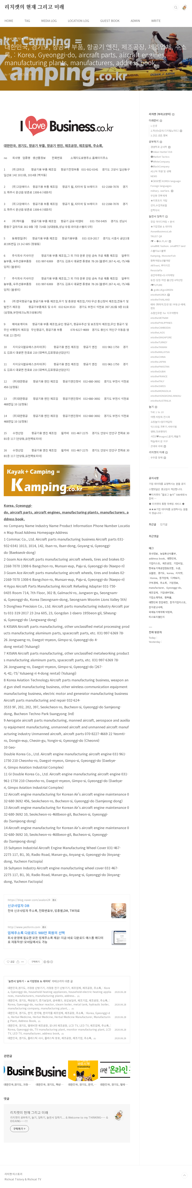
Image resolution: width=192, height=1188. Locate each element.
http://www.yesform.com (24, 927)
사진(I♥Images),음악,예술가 (166, 436)
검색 (176, 7)
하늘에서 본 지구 (159, 441)
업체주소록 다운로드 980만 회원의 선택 (36, 932)
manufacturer (156, 587)
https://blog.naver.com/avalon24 (29, 900)
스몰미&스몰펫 (158, 251)
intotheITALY (157, 381)
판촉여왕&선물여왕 (160, 260)
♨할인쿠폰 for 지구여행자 (164, 313)
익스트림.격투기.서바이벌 (164, 426)
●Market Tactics (160, 156)
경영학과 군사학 (159, 147)
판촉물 (168, 597)
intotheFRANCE (159, 376)
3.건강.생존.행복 (159, 135)
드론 (178, 568)
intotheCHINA (158, 357)
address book (157, 558)
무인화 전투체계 (159, 195)
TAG (27, 20)
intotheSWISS (158, 386)
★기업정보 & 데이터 (38, 981)
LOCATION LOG (78, 20)
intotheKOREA (159, 294)
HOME (8, 20)
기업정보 (173, 583)
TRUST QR (156, 236)
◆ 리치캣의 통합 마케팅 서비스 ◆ (166, 504)
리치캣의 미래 (157, 452)
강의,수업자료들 (159, 205)
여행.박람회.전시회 (160, 417)
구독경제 (153, 583)
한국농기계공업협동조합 (161, 568)
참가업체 (163, 578)
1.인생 (154, 126)
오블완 (152, 573)
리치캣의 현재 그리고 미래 (34, 7)
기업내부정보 (167, 592)
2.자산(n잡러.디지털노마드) (165, 130)
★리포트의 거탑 (159, 200)
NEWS (154, 176)
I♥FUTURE (156, 285)
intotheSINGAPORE (161, 337)
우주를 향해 (157, 457)
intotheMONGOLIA (161, 391)
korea (170, 573)
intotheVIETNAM (159, 318)
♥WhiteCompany (160, 161)
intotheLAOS (158, 332)
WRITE (155, 20)
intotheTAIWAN (159, 347)
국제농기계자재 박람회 (160, 612)
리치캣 (179, 573)
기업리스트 (154, 563)
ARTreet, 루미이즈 (160, 265)
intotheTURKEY (159, 342)
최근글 (152, 524)
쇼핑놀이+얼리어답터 (161, 422)
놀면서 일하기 (16, 981)
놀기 (151, 407)
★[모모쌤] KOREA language (166, 181)
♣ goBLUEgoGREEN (162, 290)
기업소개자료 (155, 597)
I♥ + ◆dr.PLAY (159, 241)
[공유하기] (18, 962)
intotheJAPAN (158, 361)
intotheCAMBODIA (161, 327)
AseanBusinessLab (161, 231)
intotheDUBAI (158, 371)
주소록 (163, 583)
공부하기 (154, 141)
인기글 (163, 524)
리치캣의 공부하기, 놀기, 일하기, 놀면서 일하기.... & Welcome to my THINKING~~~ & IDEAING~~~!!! (59, 1119)
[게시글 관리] (22, 962)
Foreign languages (161, 186)
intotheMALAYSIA (160, 352)
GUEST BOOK (109, 20)
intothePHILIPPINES (161, 322)
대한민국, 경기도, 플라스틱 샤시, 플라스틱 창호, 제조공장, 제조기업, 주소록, (50, 1038)
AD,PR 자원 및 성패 (161, 171)
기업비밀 (178, 563)
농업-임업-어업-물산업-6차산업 (167, 280)
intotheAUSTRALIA (161, 400)
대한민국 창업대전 (158, 602)
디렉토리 (175, 578)
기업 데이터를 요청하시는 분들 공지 (167, 483)
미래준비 (154, 120)
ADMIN (135, 20)
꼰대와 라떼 (157, 446)
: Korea (153, 578)
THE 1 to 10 (157, 412)
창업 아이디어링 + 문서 (162, 221)
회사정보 (153, 553)
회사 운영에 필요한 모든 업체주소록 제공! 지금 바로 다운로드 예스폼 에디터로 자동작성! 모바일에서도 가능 (55, 939)
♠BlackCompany (160, 166)
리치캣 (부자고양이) (160, 114)
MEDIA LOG (49, 20)
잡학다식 (155, 210)
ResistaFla (156, 270)
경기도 (161, 573)
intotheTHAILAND (160, 299)
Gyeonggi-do (173, 587)
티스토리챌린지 (157, 617)
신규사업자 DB (18, 905)
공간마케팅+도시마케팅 (162, 275)
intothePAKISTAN (160, 366)
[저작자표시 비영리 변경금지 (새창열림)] (48, 961)
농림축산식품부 (168, 553)
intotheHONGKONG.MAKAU (166, 395)
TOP (185, 1175)
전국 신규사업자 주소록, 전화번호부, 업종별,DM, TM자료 (44, 910)
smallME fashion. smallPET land (168, 246)
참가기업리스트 (178, 602)
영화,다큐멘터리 (159, 431)
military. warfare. (161, 190)
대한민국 (171, 558)
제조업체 (153, 592)
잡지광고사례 (155, 607)
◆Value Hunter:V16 (161, 152)
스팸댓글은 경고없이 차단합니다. (166, 489)
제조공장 (166, 563)
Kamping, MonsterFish (163, 255)
